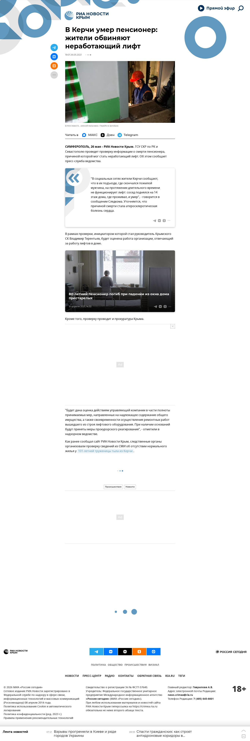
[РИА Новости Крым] (86, 15)
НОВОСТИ (72, 676)
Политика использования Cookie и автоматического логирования (38, 709)
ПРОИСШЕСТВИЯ (135, 665)
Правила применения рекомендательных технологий (38, 718)
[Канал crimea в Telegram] (96, 651)
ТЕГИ (181, 676)
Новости (130, 486)
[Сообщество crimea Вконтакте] (111, 651)
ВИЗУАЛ (153, 665)
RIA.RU (170, 676)
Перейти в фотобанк (109, 125)
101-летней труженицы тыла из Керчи (105, 451)
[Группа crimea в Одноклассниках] (139, 651)
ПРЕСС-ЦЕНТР (92, 676)
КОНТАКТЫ (126, 676)
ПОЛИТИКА (98, 665)
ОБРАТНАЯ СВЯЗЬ (149, 676)
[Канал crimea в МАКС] (154, 651)
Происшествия (113, 486)
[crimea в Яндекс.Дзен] (125, 651)
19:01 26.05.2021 (73, 54)
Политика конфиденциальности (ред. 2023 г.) (32, 714)
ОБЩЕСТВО (115, 665)
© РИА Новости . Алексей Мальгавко (81, 125)
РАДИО (110, 676)
